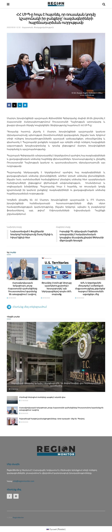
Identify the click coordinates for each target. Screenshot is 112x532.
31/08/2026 (14, 389)
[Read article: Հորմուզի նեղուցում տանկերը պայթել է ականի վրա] (12, 400)
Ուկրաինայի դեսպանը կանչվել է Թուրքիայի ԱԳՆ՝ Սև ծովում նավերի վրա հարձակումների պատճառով (56, 384)
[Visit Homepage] (56, 4)
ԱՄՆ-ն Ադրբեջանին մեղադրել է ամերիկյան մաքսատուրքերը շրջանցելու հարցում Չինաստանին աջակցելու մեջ (91, 288)
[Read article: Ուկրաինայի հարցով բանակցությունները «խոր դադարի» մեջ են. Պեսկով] (12, 421)
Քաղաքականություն (44, 27)
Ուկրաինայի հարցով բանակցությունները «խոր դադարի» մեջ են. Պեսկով (51, 418)
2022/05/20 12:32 (13, 27)
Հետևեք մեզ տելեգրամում (30, 306)
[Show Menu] (8, 4)
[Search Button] (103, 4)
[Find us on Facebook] (9, 496)
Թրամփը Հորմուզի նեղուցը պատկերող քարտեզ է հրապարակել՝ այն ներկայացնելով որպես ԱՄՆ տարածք (57, 288)
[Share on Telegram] (25, 105)
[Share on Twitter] (14, 105)
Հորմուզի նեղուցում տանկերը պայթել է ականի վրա (42, 397)
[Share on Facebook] (9, 105)
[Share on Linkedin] (19, 105)
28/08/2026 (12, 298)
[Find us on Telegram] (16, 496)
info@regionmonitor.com (23, 481)
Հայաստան (27, 27)
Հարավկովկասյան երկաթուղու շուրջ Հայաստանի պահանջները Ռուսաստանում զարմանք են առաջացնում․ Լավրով (22, 288)
